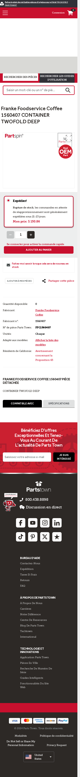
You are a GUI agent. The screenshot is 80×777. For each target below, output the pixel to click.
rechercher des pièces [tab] (20, 77)
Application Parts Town (34, 657)
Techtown (26, 631)
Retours (25, 580)
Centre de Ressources (33, 619)
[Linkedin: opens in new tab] (57, 522)
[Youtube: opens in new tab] (32, 522)
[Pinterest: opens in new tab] (32, 536)
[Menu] (5, 13)
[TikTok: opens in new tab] (20, 536)
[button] (68, 138)
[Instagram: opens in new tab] (44, 522)
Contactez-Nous (30, 563)
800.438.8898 (36, 499)
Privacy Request (56, 745)
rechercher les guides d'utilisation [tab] (57, 78)
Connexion (58, 12)
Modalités (21, 735)
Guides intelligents (31, 677)
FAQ (22, 585)
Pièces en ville (29, 662)
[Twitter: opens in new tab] (44, 536)
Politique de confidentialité (56, 735)
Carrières (25, 608)
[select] (38, 757)
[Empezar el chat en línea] (11, 502)
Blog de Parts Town (32, 625)
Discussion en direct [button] (44, 507)
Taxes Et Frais (28, 574)
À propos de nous (31, 603)
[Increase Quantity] (31, 235)
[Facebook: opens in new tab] (20, 522)
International (28, 636)
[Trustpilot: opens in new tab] (57, 536)
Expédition (26, 568)
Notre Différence (30, 614)
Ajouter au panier (39, 249)
